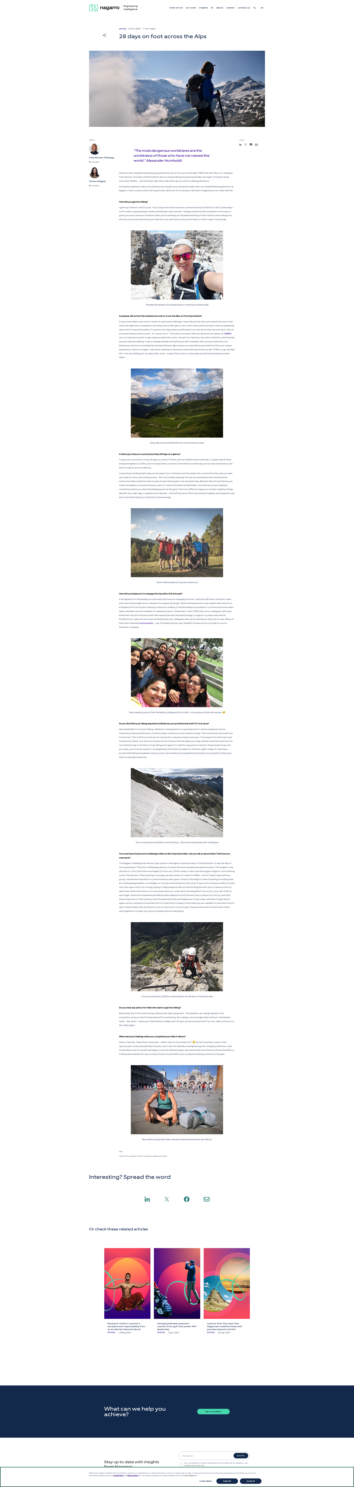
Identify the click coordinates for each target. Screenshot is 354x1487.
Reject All (227, 1481)
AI (212, 7)
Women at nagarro (144, 1156)
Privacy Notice (132, 1475)
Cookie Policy (118, 1475)
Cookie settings (205, 1481)
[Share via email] (206, 1199)
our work (191, 7)
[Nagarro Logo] (113, 7)
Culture (122, 1156)
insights (203, 7)
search (254, 8)
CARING (227, 333)
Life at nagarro (131, 1156)
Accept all (251, 1481)
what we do (176, 7)
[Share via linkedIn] (147, 1199)
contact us (244, 7)
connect (95, 162)
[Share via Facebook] (187, 1199)
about (219, 7)
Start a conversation (213, 1411)
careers (230, 7)
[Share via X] (167, 1199)
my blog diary (146, 623)
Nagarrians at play (160, 1156)
